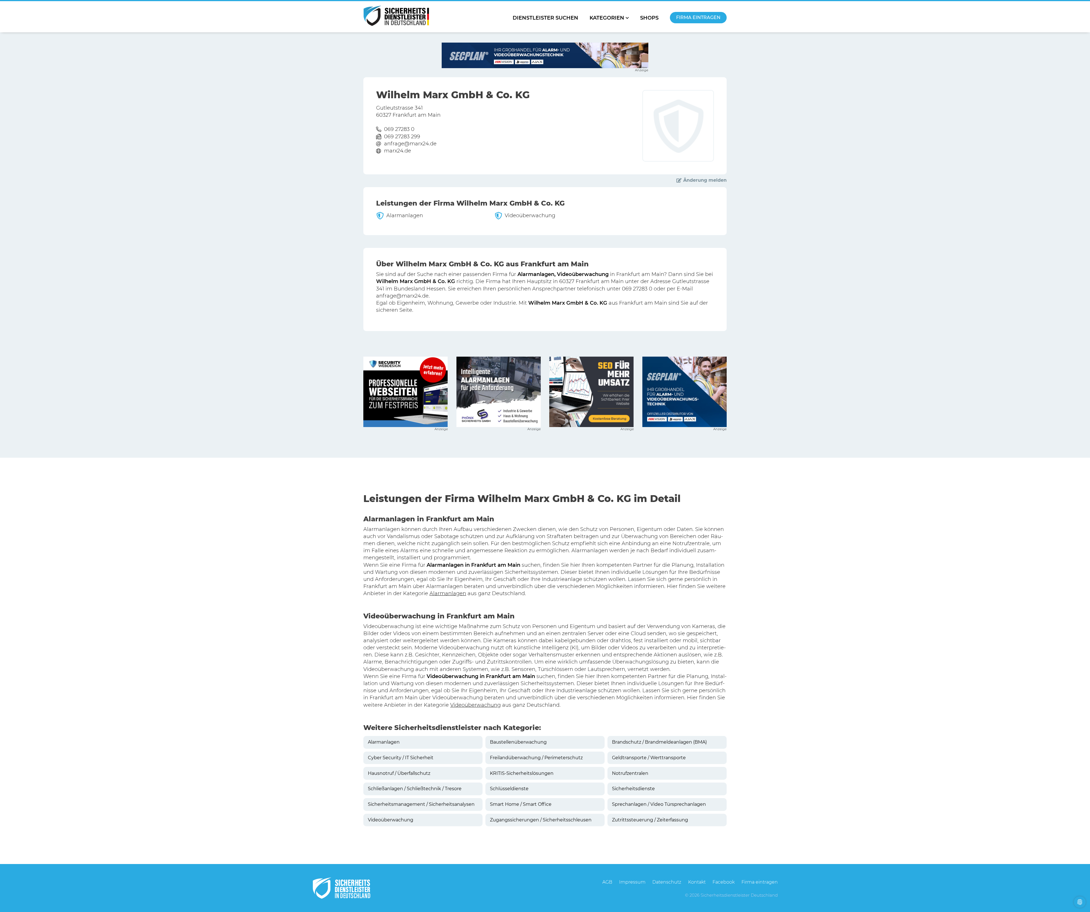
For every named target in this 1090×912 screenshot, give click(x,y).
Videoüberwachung (475, 705)
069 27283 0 (399, 129)
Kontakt (697, 882)
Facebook (723, 882)
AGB (607, 882)
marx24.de (397, 151)
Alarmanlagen (447, 593)
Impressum (632, 882)
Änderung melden (705, 180)
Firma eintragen (698, 17)
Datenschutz (666, 882)
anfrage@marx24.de (410, 144)
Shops (649, 18)
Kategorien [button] (607, 18)
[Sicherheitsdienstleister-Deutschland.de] (396, 15)
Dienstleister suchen (545, 18)
